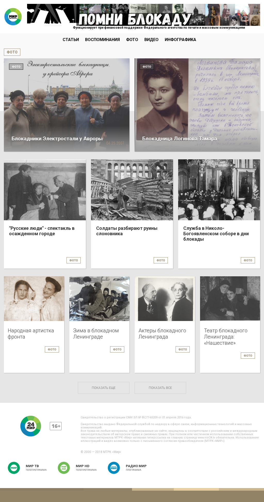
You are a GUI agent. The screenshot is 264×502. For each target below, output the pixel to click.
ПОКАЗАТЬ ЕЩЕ (104, 388)
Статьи (71, 39)
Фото (132, 39)
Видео (151, 39)
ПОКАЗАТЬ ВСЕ (160, 388)
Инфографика (180, 39)
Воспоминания (102, 39)
